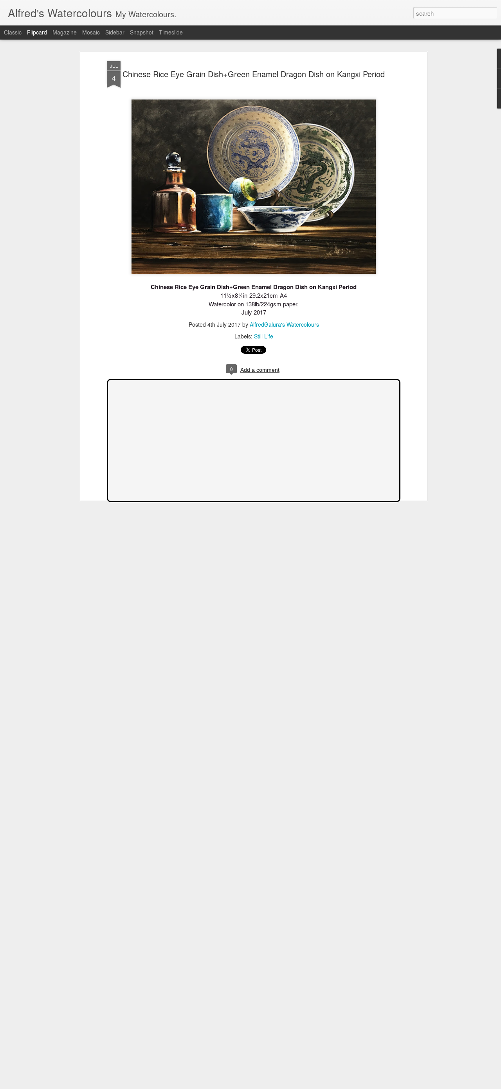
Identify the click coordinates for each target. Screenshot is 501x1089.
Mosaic (91, 32)
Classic (13, 32)
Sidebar (114, 32)
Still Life (263, 336)
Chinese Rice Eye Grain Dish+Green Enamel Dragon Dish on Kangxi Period (254, 74)
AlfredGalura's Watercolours (284, 324)
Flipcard (37, 32)
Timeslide (171, 32)
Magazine (64, 32)
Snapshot (141, 32)
